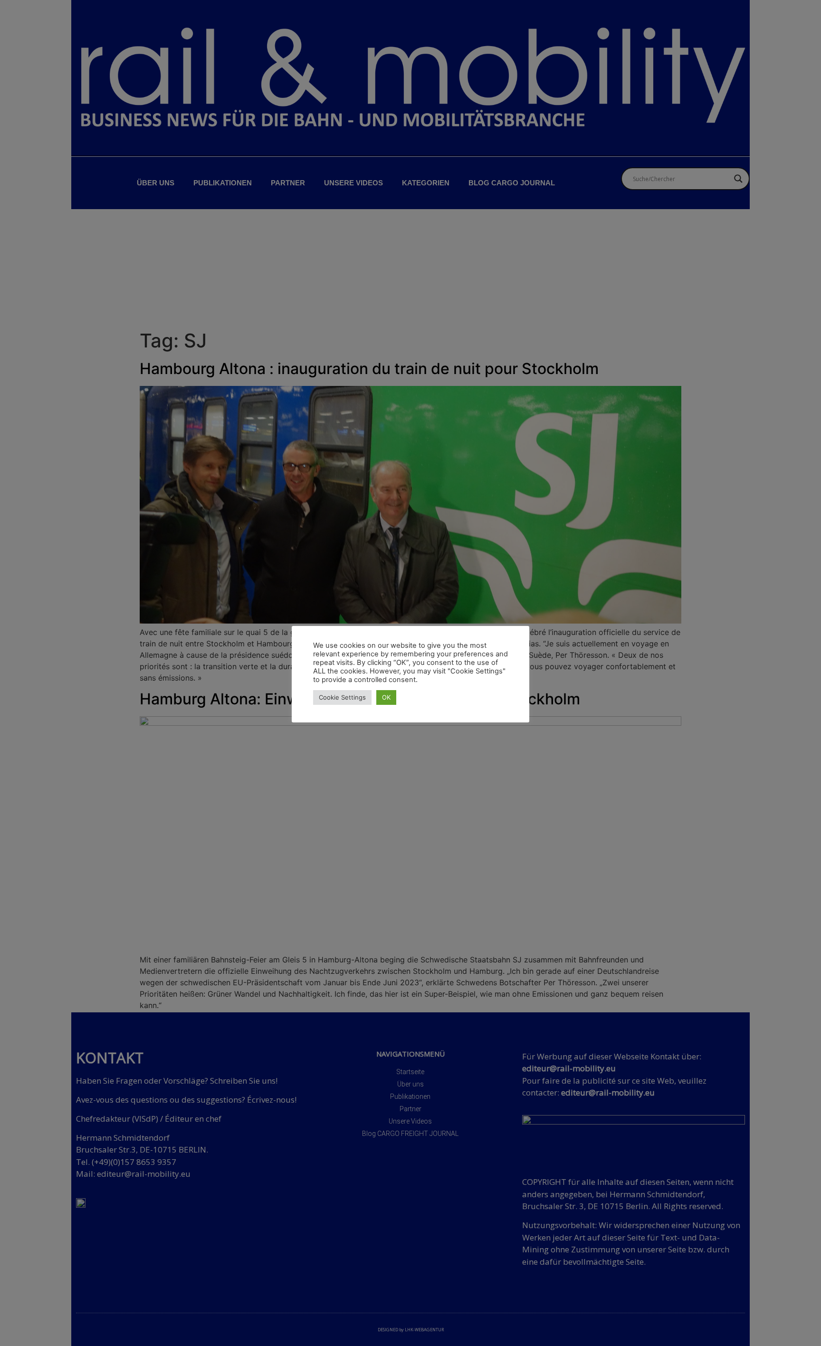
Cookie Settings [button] (342, 697)
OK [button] (386, 697)
